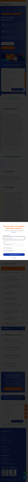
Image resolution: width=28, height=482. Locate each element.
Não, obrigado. (14, 257)
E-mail (4, 241)
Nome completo (6, 235)
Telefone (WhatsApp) (7, 248)
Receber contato (13, 254)
